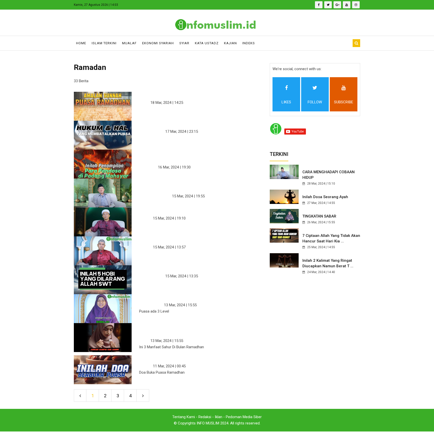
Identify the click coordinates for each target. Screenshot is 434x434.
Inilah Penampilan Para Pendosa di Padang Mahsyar (197, 156)
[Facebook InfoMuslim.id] (318, 4)
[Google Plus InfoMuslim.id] (337, 4)
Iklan (218, 417)
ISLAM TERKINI (104, 43)
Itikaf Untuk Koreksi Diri (171, 210)
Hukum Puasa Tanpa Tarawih (178, 239)
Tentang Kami (183, 417)
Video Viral (148, 167)
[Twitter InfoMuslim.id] (328, 4)
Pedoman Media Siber (244, 417)
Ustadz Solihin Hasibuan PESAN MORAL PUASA (194, 185)
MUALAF (129, 43)
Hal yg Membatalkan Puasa (176, 123)
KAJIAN (230, 43)
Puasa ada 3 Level (164, 297)
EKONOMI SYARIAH (158, 43)
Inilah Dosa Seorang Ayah (325, 197)
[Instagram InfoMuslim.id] (356, 4)
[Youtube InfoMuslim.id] (346, 4)
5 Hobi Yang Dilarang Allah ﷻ (179, 268)
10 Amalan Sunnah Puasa (173, 95)
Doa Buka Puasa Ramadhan (176, 358)
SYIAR (184, 43)
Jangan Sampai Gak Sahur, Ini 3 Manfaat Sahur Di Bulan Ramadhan (194, 329)
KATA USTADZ (207, 43)
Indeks (248, 43)
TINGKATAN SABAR (319, 216)
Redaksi (204, 417)
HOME (81, 43)
